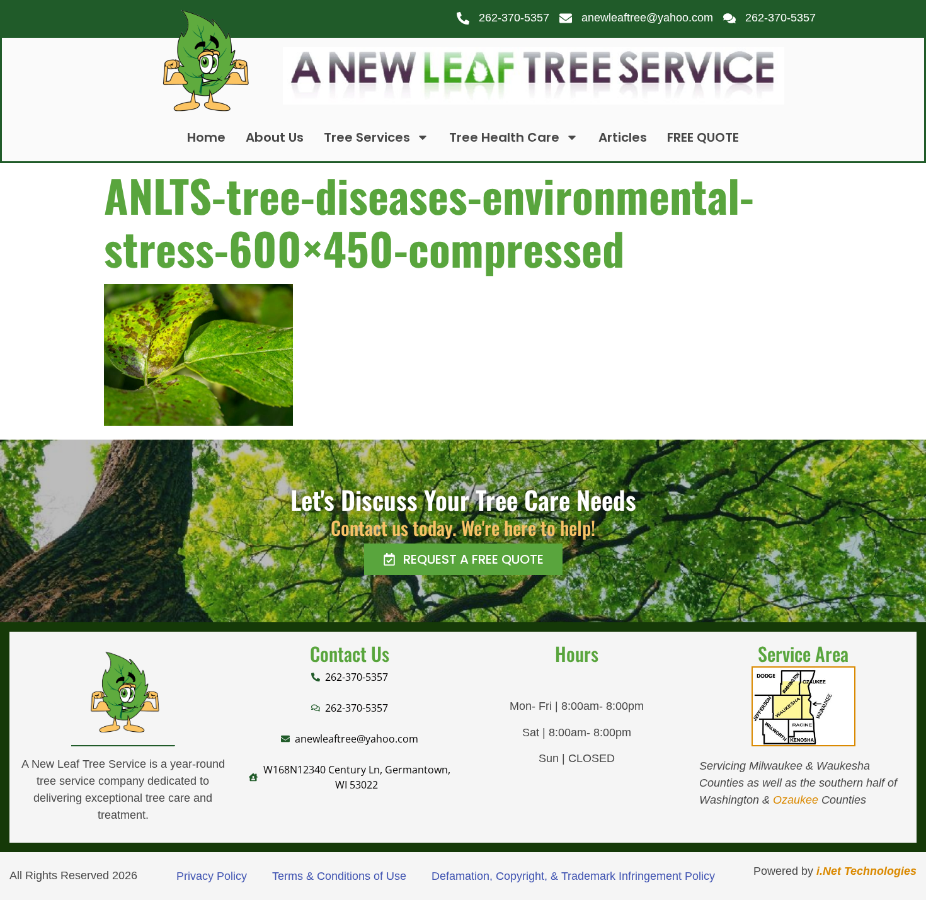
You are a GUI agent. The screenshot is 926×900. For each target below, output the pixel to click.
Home (206, 137)
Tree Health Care (504, 137)
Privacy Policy (211, 876)
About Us (275, 137)
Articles (622, 137)
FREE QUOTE (703, 137)
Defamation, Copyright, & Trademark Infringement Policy (573, 876)
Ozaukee (795, 800)
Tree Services (367, 137)
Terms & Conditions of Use (339, 876)
